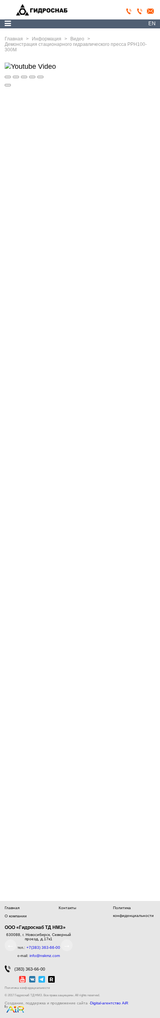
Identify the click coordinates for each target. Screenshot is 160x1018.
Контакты (67, 908)
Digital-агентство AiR (109, 1003)
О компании (16, 916)
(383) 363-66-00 (29, 969)
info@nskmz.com (45, 955)
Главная (12, 908)
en (151, 23)
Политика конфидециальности (27, 988)
